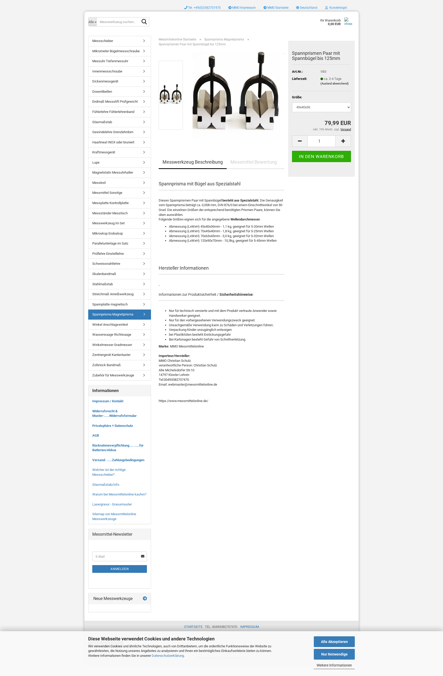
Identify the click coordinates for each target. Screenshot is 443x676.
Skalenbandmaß (104, 274)
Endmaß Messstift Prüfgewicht (115, 101)
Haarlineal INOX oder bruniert (113, 142)
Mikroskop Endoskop (107, 233)
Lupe (95, 162)
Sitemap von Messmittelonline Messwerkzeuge (114, 516)
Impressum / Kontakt (107, 401)
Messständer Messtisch (110, 213)
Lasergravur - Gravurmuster (112, 504)
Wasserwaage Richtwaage (111, 334)
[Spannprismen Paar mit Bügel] (236, 95)
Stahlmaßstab (102, 284)
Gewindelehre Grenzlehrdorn (112, 132)
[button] (306, 8)
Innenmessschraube (107, 71)
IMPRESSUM (249, 627)
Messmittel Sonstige (107, 193)
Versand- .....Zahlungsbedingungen (118, 460)
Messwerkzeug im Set (108, 223)
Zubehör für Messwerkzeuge (113, 375)
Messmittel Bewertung (253, 162)
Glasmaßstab (102, 122)
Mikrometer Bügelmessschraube (116, 51)
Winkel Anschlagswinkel (110, 324)
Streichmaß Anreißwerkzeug (113, 294)
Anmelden (119, 569)
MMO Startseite (277, 7)
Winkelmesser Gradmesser (112, 345)
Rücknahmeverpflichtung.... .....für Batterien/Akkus (118, 447)
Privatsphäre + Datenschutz (112, 426)
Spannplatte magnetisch (110, 304)
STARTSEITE (193, 627)
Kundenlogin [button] (337, 7)
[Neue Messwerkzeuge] (145, 599)
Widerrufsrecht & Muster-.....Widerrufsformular (114, 413)
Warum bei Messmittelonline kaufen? (119, 494)
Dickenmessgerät (105, 81)
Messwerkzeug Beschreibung (193, 162)
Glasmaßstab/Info (105, 485)
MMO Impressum (243, 7)
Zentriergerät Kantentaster (111, 355)
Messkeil (99, 183)
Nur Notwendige (334, 654)
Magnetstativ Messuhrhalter (112, 172)
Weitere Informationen (334, 665)
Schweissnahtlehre (106, 264)
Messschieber (102, 41)
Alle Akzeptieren (334, 642)
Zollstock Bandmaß (106, 365)
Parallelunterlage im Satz (110, 243)
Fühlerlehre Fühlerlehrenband (113, 112)
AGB (95, 435)
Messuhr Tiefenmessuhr (110, 61)
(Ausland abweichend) (334, 83)
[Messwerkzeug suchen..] (144, 22)
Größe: (297, 97)
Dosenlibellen (102, 91)
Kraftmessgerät (103, 152)
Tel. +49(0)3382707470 (204, 7)
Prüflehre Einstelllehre (108, 254)
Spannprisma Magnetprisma (112, 314)
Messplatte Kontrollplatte (110, 203)
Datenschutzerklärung (168, 656)
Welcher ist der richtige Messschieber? (109, 472)
